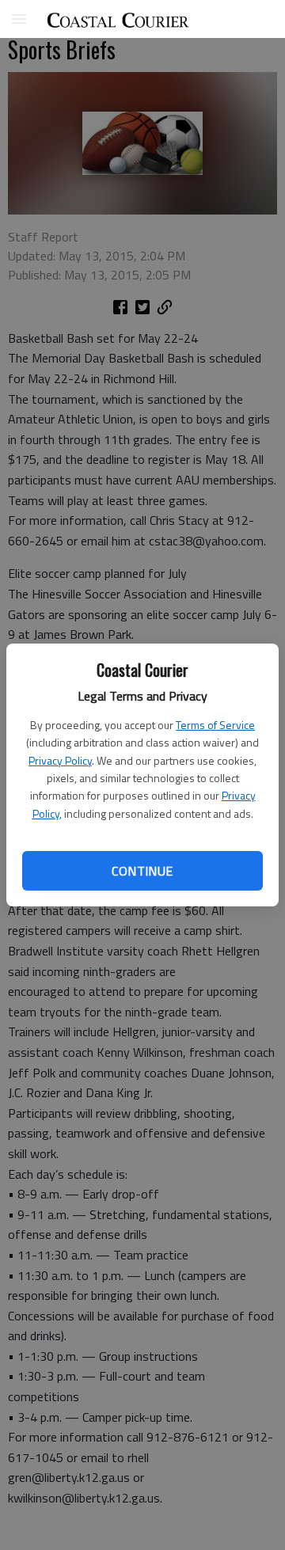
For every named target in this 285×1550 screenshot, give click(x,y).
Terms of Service (215, 724)
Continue (142, 870)
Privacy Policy (60, 760)
